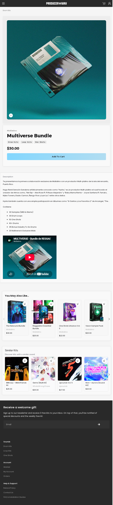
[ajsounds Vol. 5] (70, 369)
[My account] (109, 3)
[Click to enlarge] (11, 115)
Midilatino (12, 130)
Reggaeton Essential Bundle (42, 327)
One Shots (40, 142)
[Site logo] (56, 3)
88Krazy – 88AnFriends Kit (16, 384)
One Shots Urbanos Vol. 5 (69, 327)
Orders (6, 476)
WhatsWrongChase (41, 386)
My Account (8, 471)
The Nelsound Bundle (15, 326)
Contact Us (8, 492)
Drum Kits (7, 10)
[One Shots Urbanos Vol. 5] (70, 312)
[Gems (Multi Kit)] (43, 369)
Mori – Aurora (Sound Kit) (95, 384)
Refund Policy (9, 488)
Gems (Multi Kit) (40, 382)
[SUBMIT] (99, 424)
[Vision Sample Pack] (96, 312)
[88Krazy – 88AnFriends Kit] (17, 369)
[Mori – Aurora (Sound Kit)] (96, 369)
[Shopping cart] (104, 3)
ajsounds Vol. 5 (66, 382)
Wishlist (6, 467)
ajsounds (63, 386)
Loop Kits (27, 142)
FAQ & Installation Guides (14, 497)
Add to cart (58, 156)
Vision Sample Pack (94, 326)
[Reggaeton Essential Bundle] (43, 312)
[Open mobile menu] (3, 3)
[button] (24, 304)
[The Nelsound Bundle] (17, 312)
